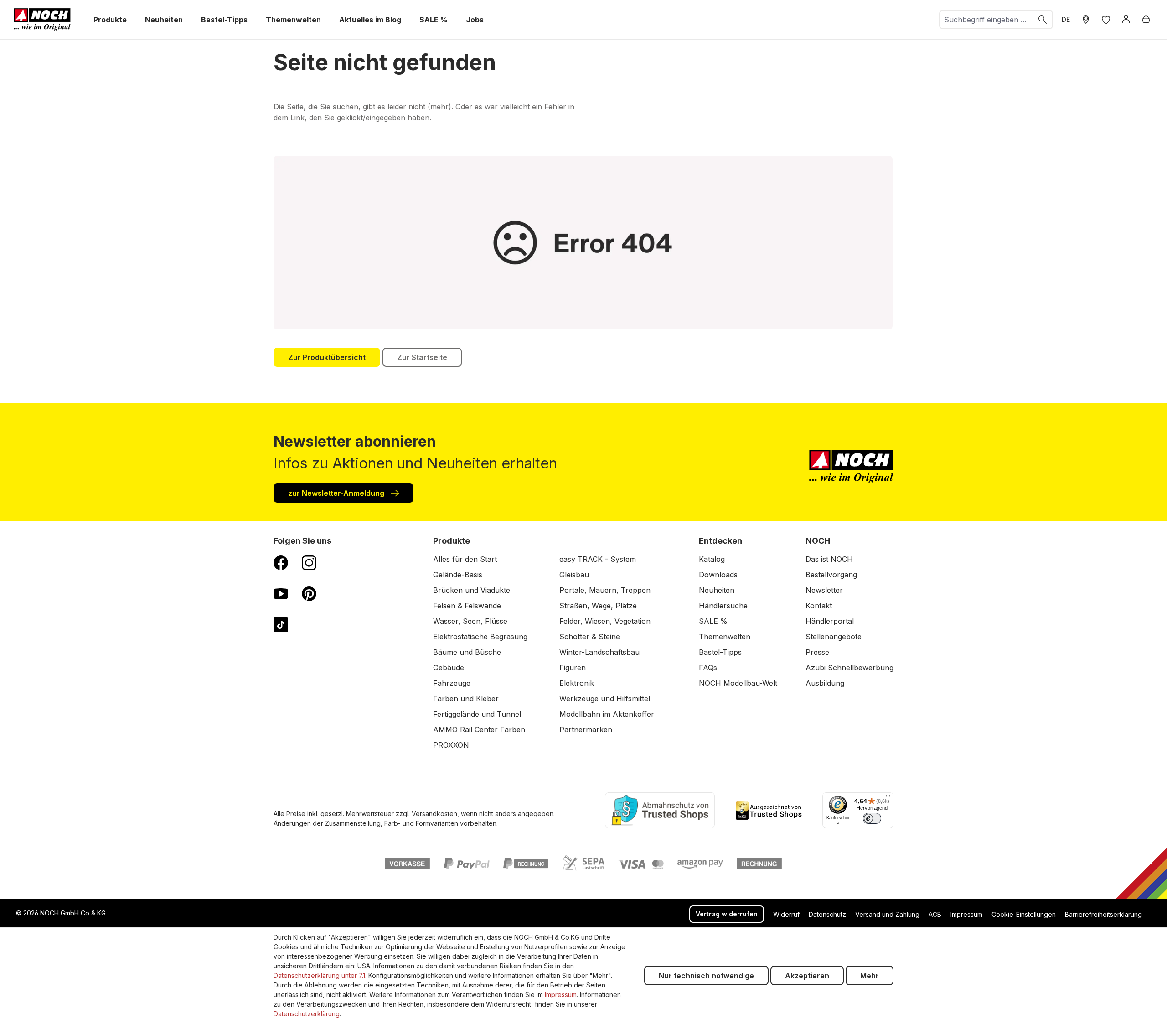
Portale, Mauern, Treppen (605, 590)
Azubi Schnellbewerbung (849, 667)
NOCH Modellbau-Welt (738, 683)
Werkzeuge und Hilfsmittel (604, 698)
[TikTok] (281, 624)
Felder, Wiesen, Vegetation (605, 621)
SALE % (713, 621)
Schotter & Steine (589, 636)
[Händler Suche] (1086, 19)
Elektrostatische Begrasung (480, 636)
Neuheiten (716, 590)
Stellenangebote (834, 636)
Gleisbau (574, 574)
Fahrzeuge (451, 683)
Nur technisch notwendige (706, 975)
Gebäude (448, 667)
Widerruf (786, 914)
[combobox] (986, 19)
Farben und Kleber (466, 698)
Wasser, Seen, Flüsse (470, 621)
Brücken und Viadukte (471, 590)
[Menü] (888, 797)
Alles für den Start (465, 559)
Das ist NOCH (829, 559)
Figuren (572, 667)
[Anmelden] (1126, 19)
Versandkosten (434, 813)
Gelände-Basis (457, 574)
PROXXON (451, 745)
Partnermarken (585, 729)
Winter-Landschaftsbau (599, 652)
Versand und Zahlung (887, 914)
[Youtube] (281, 593)
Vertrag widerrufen (727, 914)
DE (1066, 19)
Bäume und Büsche (467, 652)
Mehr (869, 975)
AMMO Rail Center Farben (479, 729)
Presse (817, 652)
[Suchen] (1043, 19)
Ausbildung (825, 683)
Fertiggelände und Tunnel (477, 714)
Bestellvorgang (831, 574)
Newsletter (824, 590)
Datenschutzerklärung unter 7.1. (320, 975)
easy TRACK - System (597, 559)
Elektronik (576, 683)
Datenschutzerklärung (307, 1014)
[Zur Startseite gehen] (42, 19)
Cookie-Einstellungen (1023, 914)
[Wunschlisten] (1106, 19)
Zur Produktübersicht (327, 357)
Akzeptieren (807, 975)
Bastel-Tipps (720, 652)
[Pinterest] (309, 593)
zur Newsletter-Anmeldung (337, 493)
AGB (935, 914)
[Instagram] (309, 562)
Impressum (966, 914)
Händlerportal (830, 621)
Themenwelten (724, 636)
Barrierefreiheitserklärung (1103, 914)
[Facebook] (281, 562)
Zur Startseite (422, 357)
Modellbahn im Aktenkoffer (606, 714)
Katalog (712, 559)
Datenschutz (827, 914)
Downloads (718, 574)
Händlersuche (723, 605)
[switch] (872, 818)
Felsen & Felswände (467, 605)
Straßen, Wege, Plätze (598, 605)
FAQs (708, 667)
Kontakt (819, 605)
